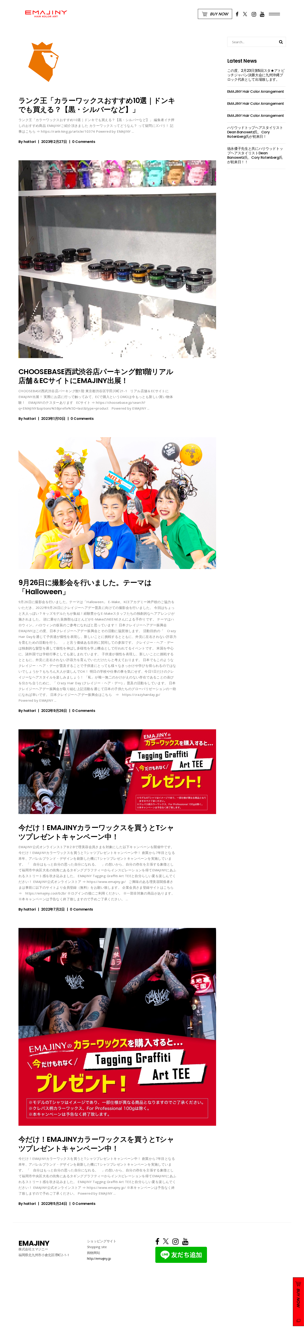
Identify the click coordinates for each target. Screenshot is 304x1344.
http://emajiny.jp (99, 1258)
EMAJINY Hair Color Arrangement (255, 91)
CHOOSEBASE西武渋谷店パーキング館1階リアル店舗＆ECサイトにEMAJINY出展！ (95, 376)
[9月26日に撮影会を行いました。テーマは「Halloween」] (117, 503)
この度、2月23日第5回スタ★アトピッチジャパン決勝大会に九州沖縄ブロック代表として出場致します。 (256, 75)
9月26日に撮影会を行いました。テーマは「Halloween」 (85, 586)
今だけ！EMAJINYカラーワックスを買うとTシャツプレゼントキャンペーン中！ (96, 831)
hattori (30, 141)
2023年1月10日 (53, 418)
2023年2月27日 (54, 141)
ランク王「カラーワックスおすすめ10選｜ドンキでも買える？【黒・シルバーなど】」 (96, 104)
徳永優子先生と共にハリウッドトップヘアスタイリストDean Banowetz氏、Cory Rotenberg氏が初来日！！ (255, 155)
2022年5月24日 (54, 1203)
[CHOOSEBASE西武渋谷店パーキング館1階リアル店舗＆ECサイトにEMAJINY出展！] (117, 259)
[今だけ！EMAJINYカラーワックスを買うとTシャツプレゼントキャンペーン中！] (117, 771)
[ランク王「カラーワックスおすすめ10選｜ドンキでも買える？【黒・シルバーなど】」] (43, 62)
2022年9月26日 (54, 710)
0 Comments (83, 141)
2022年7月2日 (53, 909)
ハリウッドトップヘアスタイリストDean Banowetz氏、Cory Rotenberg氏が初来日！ (255, 132)
